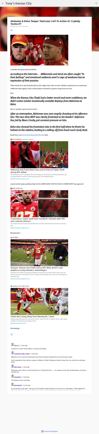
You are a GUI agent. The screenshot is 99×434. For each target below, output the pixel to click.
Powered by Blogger (51, 431)
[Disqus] (49, 366)
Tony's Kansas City (18, 3)
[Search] (96, 3)
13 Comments (24, 26)
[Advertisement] (49, 412)
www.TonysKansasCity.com (33, 135)
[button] (11, 30)
